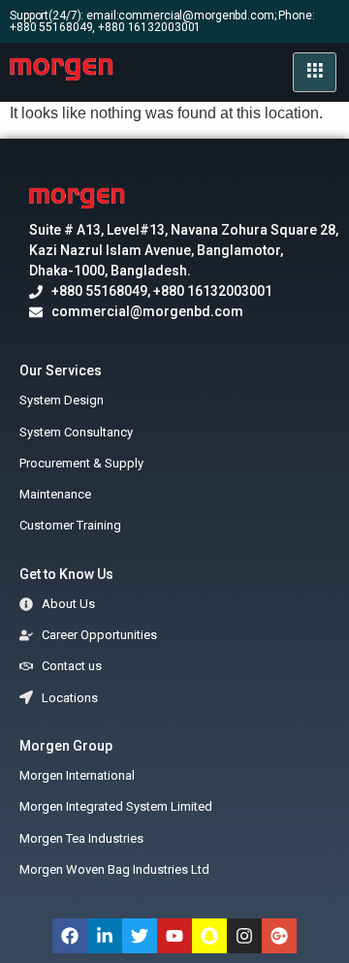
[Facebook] (69, 935)
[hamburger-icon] (314, 72)
